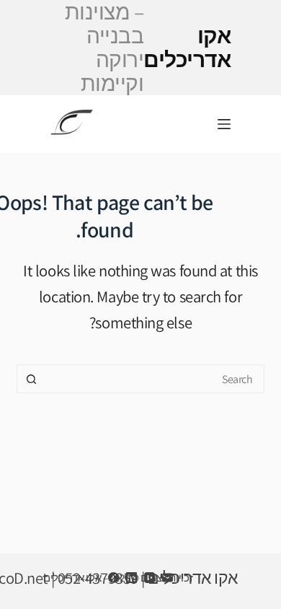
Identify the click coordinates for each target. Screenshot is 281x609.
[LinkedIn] (131, 577)
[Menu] (224, 124)
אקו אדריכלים (148, 47)
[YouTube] (149, 577)
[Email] (167, 577)
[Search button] (31, 378)
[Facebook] (113, 577)
